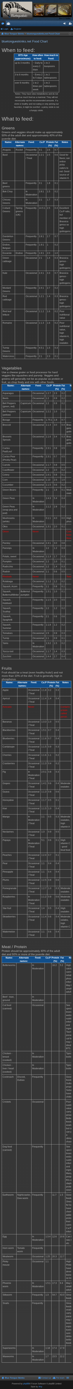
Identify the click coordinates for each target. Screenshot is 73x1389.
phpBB (26, 1383)
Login (5, 29)
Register (17, 29)
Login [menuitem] (65, 24)
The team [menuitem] (60, 1378)
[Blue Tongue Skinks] (36, 10)
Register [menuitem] (71, 24)
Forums (3, 24)
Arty (40, 1386)
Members (9, 24)
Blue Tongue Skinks (15, 1378)
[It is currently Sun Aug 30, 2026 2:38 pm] (70, 34)
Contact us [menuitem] (46, 1378)
